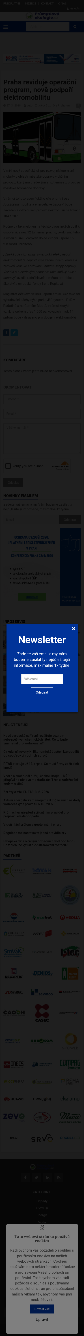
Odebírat (42, 692)
